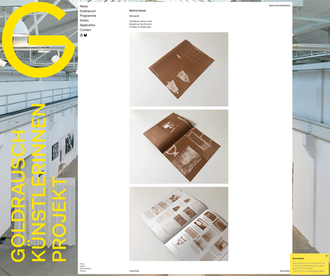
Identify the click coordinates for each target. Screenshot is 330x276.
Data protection (85, 268)
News (84, 6)
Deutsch (83, 271)
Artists (84, 20)
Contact (85, 30)
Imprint (82, 266)
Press (82, 264)
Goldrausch (88, 11)
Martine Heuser (137, 10)
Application (87, 25)
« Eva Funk (134, 271)
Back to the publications (279, 5)
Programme (88, 16)
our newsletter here (314, 271)
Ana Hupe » (285, 271)
